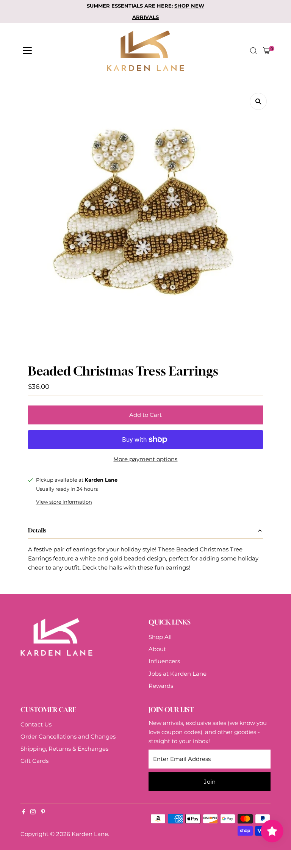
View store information (64, 501)
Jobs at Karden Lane (178, 673)
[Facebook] (23, 812)
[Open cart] (267, 50)
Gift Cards (34, 760)
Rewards (161, 685)
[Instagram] (33, 812)
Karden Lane (90, 833)
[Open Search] (253, 50)
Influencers (164, 661)
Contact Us (36, 724)
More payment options (145, 459)
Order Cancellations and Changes (68, 736)
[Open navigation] (27, 50)
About (157, 649)
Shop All (160, 636)
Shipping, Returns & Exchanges (64, 748)
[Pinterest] (43, 812)
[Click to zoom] (258, 101)
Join (210, 781)
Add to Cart (145, 414)
